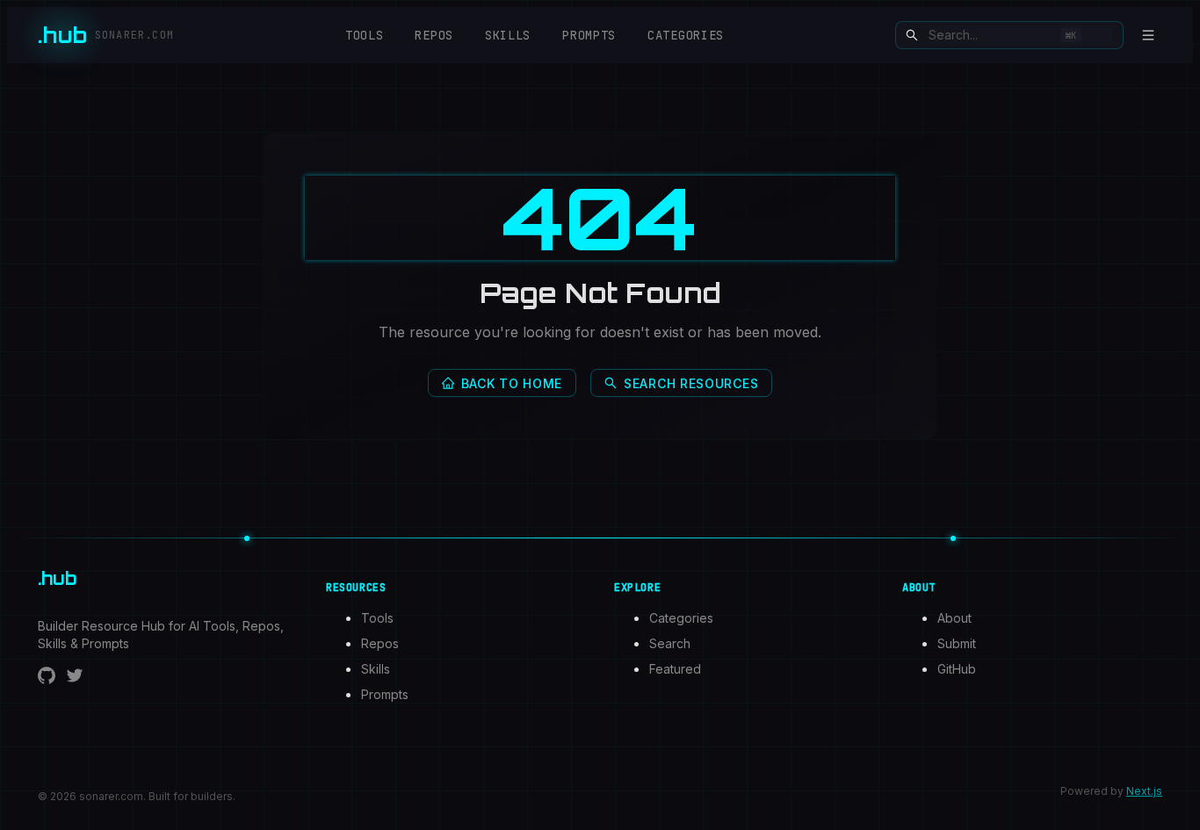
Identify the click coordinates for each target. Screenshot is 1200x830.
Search (669, 643)
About (954, 617)
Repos (434, 35)
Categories (685, 35)
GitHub (956, 668)
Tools (364, 35)
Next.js (1144, 791)
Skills (508, 35)
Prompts (589, 35)
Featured (675, 668)
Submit (956, 643)
